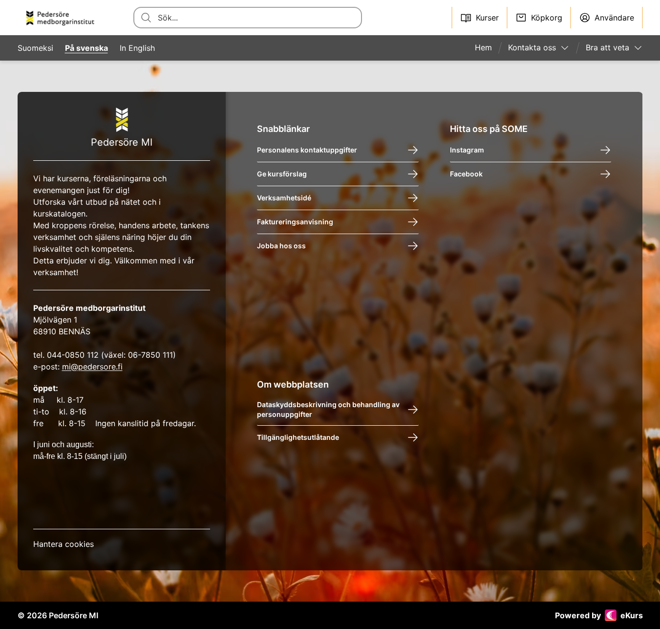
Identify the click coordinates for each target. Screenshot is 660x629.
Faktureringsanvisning (295, 221)
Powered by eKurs (599, 615)
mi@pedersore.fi (92, 366)
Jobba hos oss (281, 245)
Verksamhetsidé (284, 198)
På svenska (86, 48)
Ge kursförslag (282, 174)
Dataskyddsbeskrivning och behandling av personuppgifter (328, 409)
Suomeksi (35, 48)
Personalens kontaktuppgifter (307, 150)
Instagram (467, 150)
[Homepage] (64, 17)
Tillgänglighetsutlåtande (298, 437)
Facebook (466, 174)
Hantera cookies (63, 544)
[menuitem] (487, 48)
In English (137, 48)
